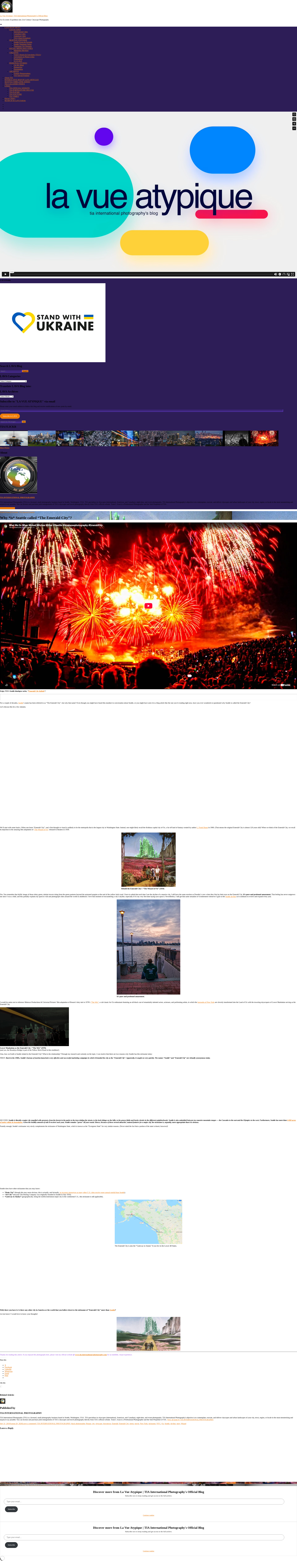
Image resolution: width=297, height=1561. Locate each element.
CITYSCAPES (15, 30)
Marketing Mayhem (21, 51)
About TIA (9, 78)
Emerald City (124, 1424)
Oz (162, 1424)
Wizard (183, 1424)
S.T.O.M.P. (18, 61)
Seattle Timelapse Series (23, 44)
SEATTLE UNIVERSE (18, 40)
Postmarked (18, 59)
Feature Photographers (22, 73)
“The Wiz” (95, 1002)
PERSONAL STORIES (18, 63)
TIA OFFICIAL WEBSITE (19, 88)
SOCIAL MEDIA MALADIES (21, 48)
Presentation (18, 69)
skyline (173, 1424)
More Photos (4, 448)
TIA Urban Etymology (22, 38)
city (93, 1424)
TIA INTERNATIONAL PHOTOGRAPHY (17, 497)
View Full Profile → (7, 508)
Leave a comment (28, 1424)
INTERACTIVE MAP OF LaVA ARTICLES (22, 80)
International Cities (21, 32)
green (132, 1424)
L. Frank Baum (202, 827)
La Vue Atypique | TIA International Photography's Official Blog (24, 16)
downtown (107, 1424)
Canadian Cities (20, 34)
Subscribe (11, 1509)
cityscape (98, 1424)
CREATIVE (13, 53)
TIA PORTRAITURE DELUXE (21, 90)
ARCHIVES (14, 71)
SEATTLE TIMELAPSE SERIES (17, 82)
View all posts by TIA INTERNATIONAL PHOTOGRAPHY (190, 1420)
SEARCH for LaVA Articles (15, 101)
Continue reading (148, 1515)
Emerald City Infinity (37, 691)
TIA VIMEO (14, 96)
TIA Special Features (21, 76)
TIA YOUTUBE (15, 94)
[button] (1, 762)
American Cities (20, 36)
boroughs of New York (206, 1002)
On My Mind (19, 65)
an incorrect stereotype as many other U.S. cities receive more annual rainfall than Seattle (92, 1192)
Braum (88, 1424)
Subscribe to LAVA (10, 416)
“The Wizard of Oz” (41, 830)
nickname (152, 1424)
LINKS (7, 86)
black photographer (78, 1424)
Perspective (18, 67)
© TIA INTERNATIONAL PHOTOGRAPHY (52, 1424)
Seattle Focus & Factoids (23, 42)
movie (137, 1424)
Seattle (20, 703)
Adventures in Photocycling (24, 57)
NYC (159, 1424)
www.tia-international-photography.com (91, 1355)
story (178, 1424)
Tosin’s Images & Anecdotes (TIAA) (27, 55)
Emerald (115, 1424)
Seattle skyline (230, 897)
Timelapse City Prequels (23, 46)
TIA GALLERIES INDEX (15, 84)
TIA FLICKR (14, 92)
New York (144, 1424)
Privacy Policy (10, 98)
